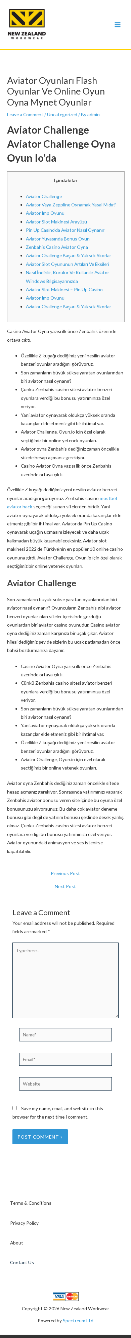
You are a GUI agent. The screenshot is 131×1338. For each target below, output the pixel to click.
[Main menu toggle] (118, 24)
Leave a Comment (25, 114)
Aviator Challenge (44, 196)
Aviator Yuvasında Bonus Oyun (58, 238)
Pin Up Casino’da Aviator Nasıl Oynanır (65, 230)
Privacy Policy (24, 1223)
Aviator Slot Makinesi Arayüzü (56, 221)
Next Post (65, 886)
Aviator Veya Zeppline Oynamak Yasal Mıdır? (71, 204)
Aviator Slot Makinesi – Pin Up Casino (64, 289)
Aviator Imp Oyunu (45, 213)
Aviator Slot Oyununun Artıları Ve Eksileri (67, 264)
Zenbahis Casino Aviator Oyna (57, 247)
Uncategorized (62, 114)
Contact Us (22, 1262)
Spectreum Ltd (78, 1320)
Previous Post (65, 873)
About (16, 1242)
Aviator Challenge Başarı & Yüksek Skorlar (68, 255)
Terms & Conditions (30, 1203)
